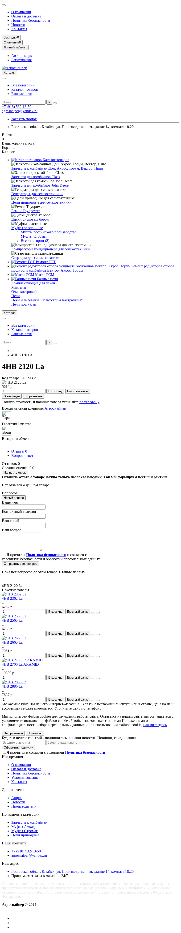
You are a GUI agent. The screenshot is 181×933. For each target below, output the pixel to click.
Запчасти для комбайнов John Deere (40, 185)
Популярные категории (21, 814)
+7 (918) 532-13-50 (16, 107)
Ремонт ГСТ (45, 262)
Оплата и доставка (26, 16)
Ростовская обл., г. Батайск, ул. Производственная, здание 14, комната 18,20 (72, 871)
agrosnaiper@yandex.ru (19, 111)
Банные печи (21, 94)
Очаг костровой (24, 292)
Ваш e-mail (10, 521)
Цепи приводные (25, 835)
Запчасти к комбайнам (29, 822)
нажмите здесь (155, 725)
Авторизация (22, 56)
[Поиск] (55, 103)
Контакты (19, 29)
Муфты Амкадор (24, 827)
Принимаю (35, 733)
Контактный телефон (19, 511)
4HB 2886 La (12, 686)
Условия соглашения (27, 777)
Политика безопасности (30, 20)
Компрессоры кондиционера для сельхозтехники (50, 249)
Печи (15, 296)
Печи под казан (23, 304)
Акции (16, 798)
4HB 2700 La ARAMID (20, 664)
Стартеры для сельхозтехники (35, 258)
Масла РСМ (44, 275)
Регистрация (21, 60)
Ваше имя (10, 502)
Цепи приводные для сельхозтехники (41, 202)
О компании (21, 12)
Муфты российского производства (48, 232)
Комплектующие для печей (33, 283)
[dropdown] (4, 5)
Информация (12, 757)
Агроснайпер (55, 408)
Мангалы (18, 287)
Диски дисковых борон (30, 219)
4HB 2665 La (12, 642)
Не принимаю (13, 733)
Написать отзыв (15, 472)
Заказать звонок (24, 119)
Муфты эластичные (27, 228)
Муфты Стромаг (34, 236)
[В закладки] (93, 612)
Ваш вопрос (11, 530)
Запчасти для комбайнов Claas (35, 177)
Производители (24, 806)
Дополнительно (14, 790)
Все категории (23, 85)
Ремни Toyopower (25, 211)
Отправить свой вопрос (20, 563)
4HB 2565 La (12, 620)
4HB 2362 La (12, 598)
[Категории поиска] (4, 78)
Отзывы (19, 451)
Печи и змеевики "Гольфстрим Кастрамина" (47, 300)
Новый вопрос (14, 498)
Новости (18, 25)
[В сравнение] (98, 612)
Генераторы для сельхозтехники (37, 194)
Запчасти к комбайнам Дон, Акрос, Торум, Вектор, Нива (57, 168)
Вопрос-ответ (22, 456)
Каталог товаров (24, 89)
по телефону (89, 402)
